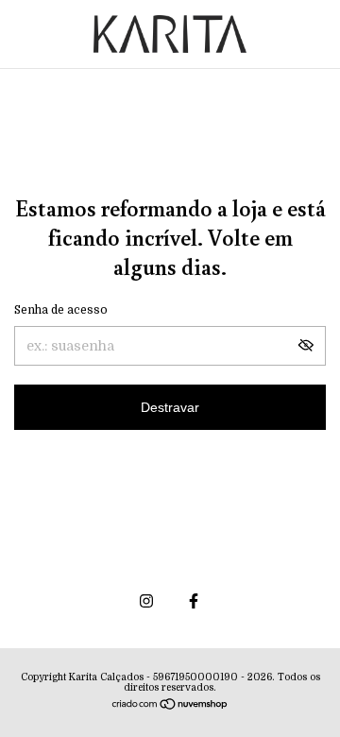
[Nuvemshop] (170, 705)
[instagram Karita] (146, 600)
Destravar (170, 407)
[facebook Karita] (193, 600)
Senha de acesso (61, 310)
